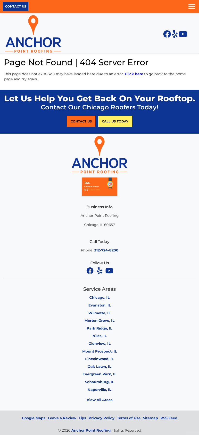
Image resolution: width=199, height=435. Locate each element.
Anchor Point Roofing (91, 430)
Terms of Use (129, 418)
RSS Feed (168, 418)
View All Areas (100, 400)
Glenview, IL (100, 343)
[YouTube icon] (183, 35)
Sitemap (150, 418)
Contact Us (15, 6)
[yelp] (100, 270)
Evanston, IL (99, 305)
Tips (82, 418)
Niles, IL (99, 336)
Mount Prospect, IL (99, 351)
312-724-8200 (106, 250)
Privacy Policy (102, 418)
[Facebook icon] (167, 35)
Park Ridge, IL (99, 328)
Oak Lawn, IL (99, 366)
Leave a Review (62, 418)
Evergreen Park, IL (99, 374)
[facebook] (90, 270)
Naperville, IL (99, 389)
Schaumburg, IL (99, 382)
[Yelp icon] (175, 35)
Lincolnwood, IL (99, 359)
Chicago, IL (99, 297)
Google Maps (33, 418)
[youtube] (109, 270)
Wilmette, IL (99, 313)
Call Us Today (115, 121)
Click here (134, 74)
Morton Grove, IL (99, 320)
